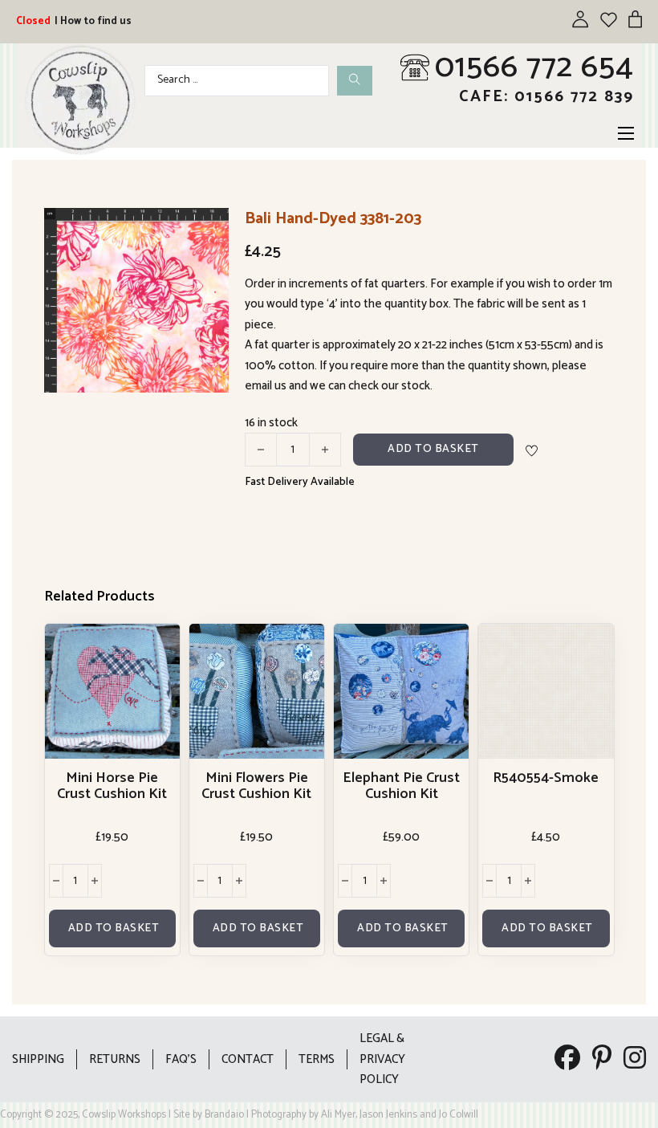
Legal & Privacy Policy (382, 1058)
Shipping (38, 1059)
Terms (317, 1059)
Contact (247, 1059)
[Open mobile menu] (626, 133)
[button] (207, 229)
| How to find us (93, 21)
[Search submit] (354, 81)
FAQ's (181, 1059)
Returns (114, 1059)
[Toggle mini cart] (635, 19)
